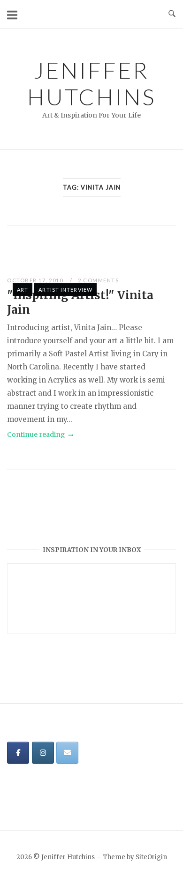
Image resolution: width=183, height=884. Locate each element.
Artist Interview (65, 290)
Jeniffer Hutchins (91, 83)
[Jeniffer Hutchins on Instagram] (43, 753)
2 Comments (98, 280)
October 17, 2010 (36, 280)
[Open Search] (172, 14)
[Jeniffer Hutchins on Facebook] (18, 753)
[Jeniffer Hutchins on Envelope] (67, 753)
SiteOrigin (151, 857)
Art (22, 290)
